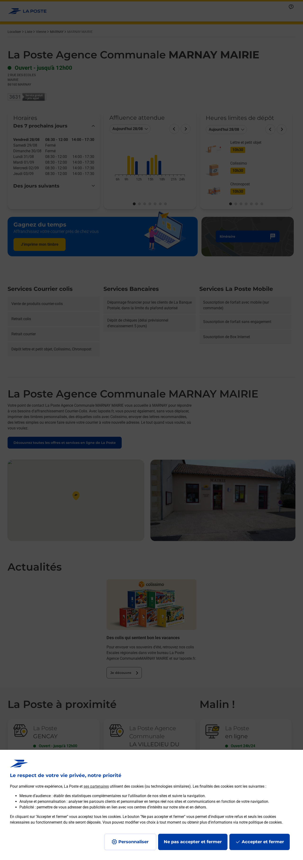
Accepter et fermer (263, 841)
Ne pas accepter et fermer (193, 841)
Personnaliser (133, 841)
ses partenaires (96, 786)
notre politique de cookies (260, 822)
